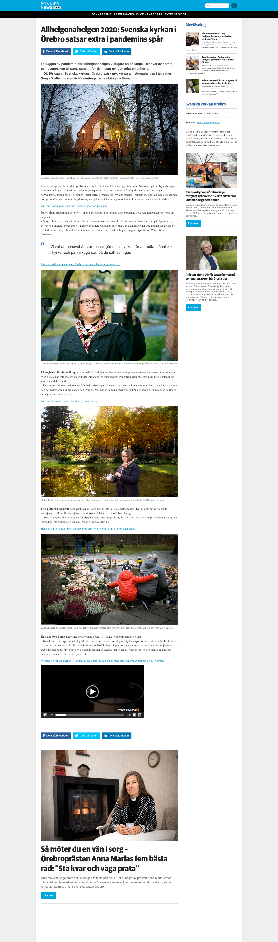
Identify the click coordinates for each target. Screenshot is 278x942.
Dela (57, 51)
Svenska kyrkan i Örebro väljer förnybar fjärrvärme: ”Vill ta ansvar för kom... (218, 60)
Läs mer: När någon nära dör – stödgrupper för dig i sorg (74, 206)
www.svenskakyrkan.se (208, 122)
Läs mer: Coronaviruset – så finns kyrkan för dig (69, 401)
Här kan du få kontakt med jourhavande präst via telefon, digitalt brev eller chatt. (88, 528)
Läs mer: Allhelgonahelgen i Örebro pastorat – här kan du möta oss (80, 264)
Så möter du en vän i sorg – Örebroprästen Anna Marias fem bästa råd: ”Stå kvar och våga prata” (104, 859)
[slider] (90, 715)
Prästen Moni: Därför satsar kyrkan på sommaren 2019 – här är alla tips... (219, 81)
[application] (92, 691)
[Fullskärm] (139, 715)
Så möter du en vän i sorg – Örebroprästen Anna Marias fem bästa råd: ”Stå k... (217, 36)
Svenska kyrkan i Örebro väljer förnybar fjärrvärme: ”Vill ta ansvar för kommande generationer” (211, 196)
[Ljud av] (134, 715)
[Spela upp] (45, 715)
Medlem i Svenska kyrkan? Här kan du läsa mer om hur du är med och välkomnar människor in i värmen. (103, 661)
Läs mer (48, 895)
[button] (92, 691)
